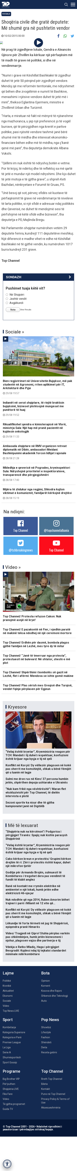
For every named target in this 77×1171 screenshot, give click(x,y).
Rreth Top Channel (51, 1078)
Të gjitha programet (14, 1104)
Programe (11, 1071)
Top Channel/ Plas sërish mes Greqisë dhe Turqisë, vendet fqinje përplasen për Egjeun (37, 687)
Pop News (50, 1019)
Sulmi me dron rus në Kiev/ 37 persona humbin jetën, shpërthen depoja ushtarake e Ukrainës (37, 780)
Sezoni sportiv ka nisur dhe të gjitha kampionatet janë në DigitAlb (30, 804)
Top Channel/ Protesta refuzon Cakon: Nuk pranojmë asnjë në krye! (32, 618)
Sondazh (13, 277)
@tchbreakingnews (21, 550)
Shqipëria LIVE (11, 1089)
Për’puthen (9, 1083)
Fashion (45, 1037)
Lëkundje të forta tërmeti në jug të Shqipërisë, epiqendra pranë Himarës (37, 925)
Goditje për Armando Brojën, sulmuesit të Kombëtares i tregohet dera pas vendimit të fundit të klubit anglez (35, 876)
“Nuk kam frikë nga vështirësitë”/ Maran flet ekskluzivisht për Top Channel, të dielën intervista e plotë (36, 792)
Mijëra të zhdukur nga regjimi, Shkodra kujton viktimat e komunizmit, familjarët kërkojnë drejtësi (37, 494)
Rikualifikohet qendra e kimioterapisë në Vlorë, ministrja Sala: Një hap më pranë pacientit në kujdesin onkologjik (34, 430)
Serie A (7, 1052)
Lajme (8, 973)
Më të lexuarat (23, 825)
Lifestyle (46, 1032)
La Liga (7, 1047)
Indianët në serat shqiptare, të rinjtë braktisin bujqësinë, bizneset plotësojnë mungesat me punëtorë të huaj (33, 408)
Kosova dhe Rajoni (51, 990)
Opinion (45, 980)
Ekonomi (8, 995)
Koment (45, 985)
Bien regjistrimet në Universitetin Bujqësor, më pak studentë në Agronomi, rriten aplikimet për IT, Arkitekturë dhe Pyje (37, 387)
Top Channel (20, 530)
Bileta (44, 1083)
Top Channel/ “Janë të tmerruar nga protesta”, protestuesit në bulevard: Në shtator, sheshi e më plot (36, 659)
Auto (44, 1000)
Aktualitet (8, 990)
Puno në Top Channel (53, 1094)
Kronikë (7, 985)
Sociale (6, 14)
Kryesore (17, 707)
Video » (13, 567)
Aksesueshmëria (50, 1107)
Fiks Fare (8, 1094)
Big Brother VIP (11, 1078)
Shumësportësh (12, 1057)
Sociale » (14, 331)
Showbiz (46, 1027)
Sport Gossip (10, 1062)
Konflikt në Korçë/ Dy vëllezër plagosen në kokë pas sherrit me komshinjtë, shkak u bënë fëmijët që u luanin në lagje (38, 769)
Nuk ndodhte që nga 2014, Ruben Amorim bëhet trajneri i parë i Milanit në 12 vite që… (37, 901)
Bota (45, 973)
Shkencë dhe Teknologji (54, 995)
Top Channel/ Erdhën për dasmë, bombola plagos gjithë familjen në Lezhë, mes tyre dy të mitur (36, 644)
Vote (13, 309)
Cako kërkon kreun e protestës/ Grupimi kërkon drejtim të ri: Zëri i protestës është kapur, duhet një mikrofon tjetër (38, 862)
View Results (25, 310)
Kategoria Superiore (14, 1032)
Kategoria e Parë (12, 1037)
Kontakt (45, 1089)
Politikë (7, 980)
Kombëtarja (9, 1027)
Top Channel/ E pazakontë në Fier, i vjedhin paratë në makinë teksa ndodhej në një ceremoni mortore (37, 631)
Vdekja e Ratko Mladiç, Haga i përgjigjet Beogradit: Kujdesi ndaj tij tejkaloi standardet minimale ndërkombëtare (36, 950)
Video (6, 1005)
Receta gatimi (49, 1052)
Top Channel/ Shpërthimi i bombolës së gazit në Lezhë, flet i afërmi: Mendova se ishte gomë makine (38, 674)
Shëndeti (46, 1042)
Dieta (44, 1047)
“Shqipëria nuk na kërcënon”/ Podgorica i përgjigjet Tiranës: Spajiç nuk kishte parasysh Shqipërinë (36, 835)
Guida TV (8, 1109)
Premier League (12, 1042)
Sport (8, 1019)
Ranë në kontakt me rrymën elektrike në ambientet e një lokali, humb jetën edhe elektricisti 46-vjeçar (33, 889)
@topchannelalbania (56, 530)
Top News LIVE (11, 1010)
